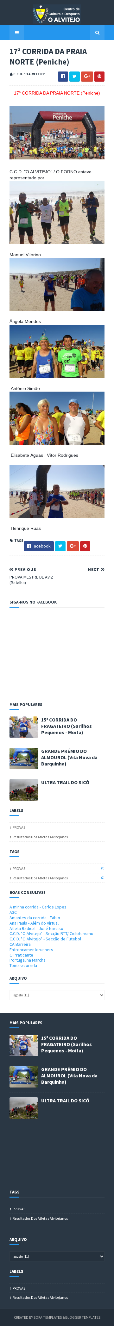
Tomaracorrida (23, 965)
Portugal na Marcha (28, 960)
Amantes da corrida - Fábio (35, 917)
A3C (13, 912)
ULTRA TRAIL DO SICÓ (65, 782)
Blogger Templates (82, 1317)
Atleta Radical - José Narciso (36, 928)
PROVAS (19, 827)
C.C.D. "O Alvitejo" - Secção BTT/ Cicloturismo (51, 933)
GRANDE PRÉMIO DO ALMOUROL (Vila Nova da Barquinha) (69, 757)
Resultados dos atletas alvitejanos (40, 836)
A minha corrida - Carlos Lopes (38, 907)
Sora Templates (48, 1317)
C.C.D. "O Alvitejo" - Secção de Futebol (45, 939)
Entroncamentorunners (31, 949)
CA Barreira (20, 944)
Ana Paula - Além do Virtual (34, 923)
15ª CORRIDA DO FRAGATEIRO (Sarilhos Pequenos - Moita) (66, 725)
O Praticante (21, 955)
